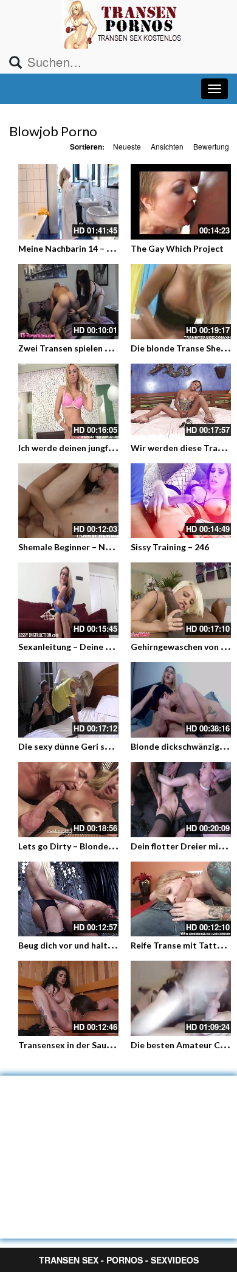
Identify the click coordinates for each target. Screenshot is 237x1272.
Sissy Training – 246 (170, 547)
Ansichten (167, 146)
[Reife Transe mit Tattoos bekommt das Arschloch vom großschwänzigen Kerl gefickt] (181, 899)
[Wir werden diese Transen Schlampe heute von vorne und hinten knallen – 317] (181, 401)
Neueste (127, 146)
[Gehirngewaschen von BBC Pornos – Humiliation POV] (181, 600)
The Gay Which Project (177, 248)
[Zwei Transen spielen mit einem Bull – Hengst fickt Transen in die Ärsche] (68, 301)
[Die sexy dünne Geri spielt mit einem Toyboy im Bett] (68, 700)
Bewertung (211, 146)
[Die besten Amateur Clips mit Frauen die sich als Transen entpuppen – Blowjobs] (181, 998)
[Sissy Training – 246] (181, 501)
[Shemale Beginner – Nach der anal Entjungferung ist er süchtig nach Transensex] (68, 501)
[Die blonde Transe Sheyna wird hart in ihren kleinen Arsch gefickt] (181, 301)
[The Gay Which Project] (181, 202)
